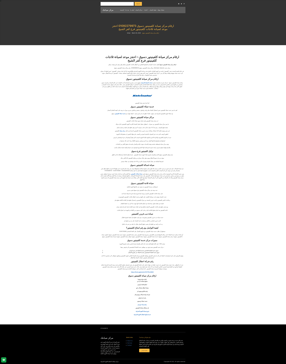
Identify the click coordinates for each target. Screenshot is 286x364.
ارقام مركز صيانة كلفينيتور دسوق (150, 33)
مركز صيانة (122, 131)
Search (138, 4)
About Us (129, 340)
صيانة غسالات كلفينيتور (136, 174)
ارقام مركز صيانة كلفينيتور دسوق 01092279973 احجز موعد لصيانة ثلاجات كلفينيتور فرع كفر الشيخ (143, 27)
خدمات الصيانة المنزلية (146, 82)
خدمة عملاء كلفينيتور (120, 113)
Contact (129, 345)
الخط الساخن (144, 350)
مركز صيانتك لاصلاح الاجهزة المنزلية (110, 361)
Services (129, 343)
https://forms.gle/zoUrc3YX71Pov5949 (142, 272)
